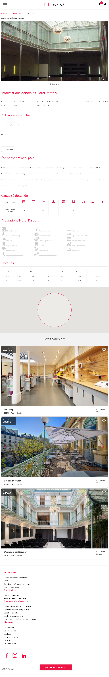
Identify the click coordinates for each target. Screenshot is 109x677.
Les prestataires (11, 637)
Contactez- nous (11, 643)
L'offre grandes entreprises (15, 578)
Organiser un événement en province (20, 619)
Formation (56, 174)
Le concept (9, 628)
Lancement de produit (24, 168)
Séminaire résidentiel (9, 180)
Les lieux (7, 634)
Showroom (50, 168)
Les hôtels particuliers (13, 616)
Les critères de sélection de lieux (18, 606)
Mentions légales (11, 587)
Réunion (94, 174)
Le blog (7, 640)
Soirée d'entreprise (26, 180)
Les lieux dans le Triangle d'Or (16, 610)
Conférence (5, 186)
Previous (5, 38)
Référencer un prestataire (15, 598)
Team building (19, 174)
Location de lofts (11, 613)
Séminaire (39, 168)
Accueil (4, 13)
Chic (12, 125)
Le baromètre (10, 631)
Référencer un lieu (12, 595)
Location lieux (15, 13)
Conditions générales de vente (17, 584)
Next (104, 38)
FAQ (6, 581)
